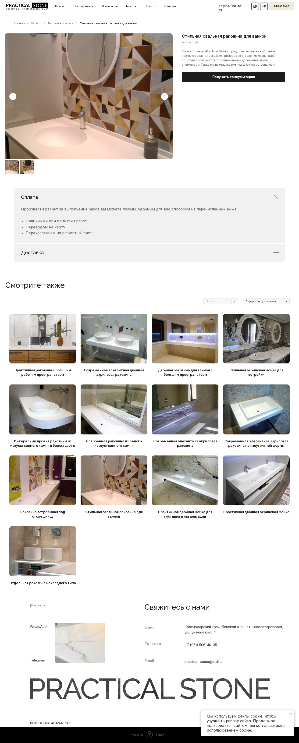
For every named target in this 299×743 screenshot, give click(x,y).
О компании (110, 6)
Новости (150, 6)
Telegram (37, 660)
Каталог (60, 6)
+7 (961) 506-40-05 (201, 645)
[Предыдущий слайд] (12, 96)
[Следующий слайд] (164, 96)
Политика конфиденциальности (50, 722)
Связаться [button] (281, 6)
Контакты (170, 6)
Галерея (131, 6)
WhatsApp (38, 627)
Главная (19, 23)
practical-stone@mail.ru (204, 662)
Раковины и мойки (60, 23)
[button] (233, 77)
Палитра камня (83, 6)
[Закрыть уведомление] (290, 713)
